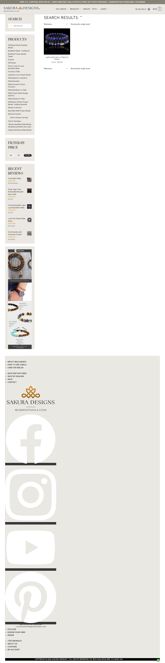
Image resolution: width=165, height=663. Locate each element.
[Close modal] (161, 4)
